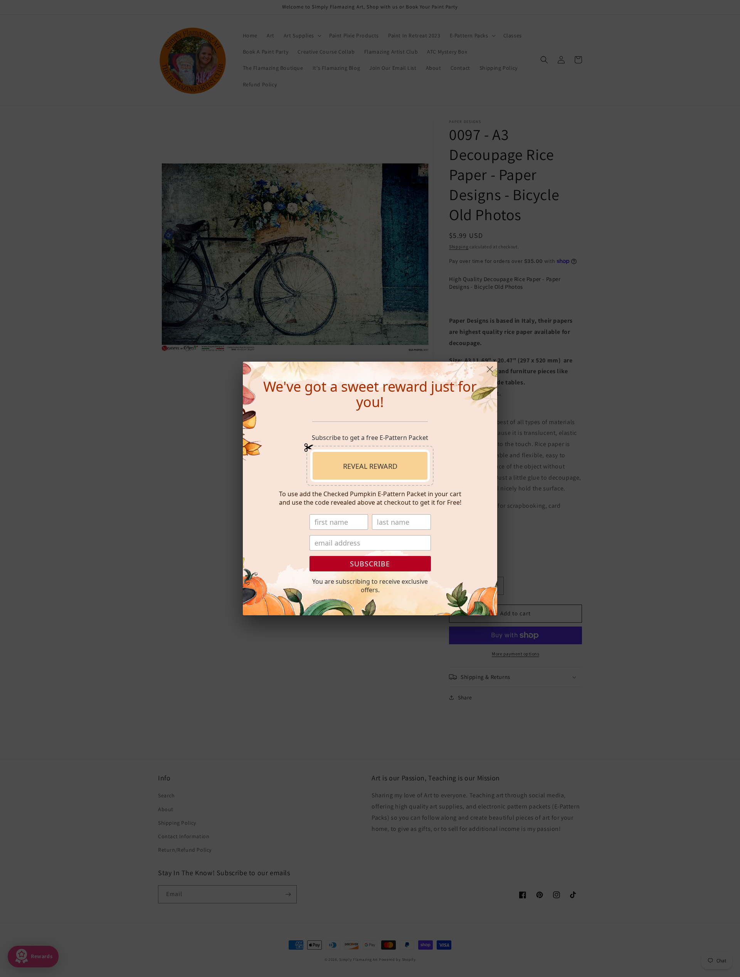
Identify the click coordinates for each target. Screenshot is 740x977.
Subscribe (370, 563)
